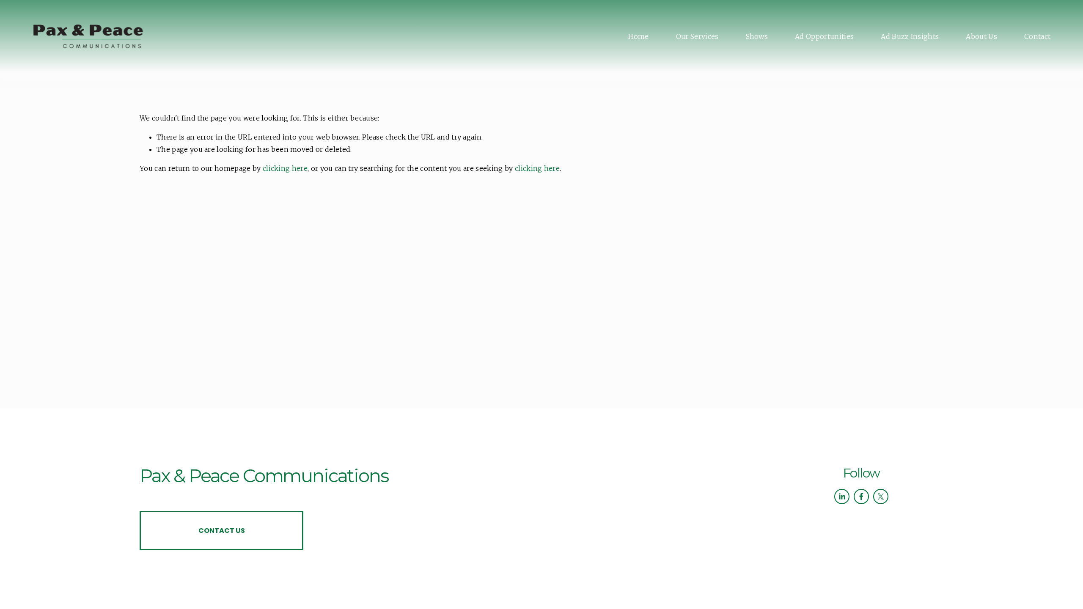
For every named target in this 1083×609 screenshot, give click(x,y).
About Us (981, 36)
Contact (1037, 36)
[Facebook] (861, 496)
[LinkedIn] (841, 496)
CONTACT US (221, 530)
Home (638, 36)
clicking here (285, 168)
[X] (880, 496)
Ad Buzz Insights (910, 36)
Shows (757, 36)
